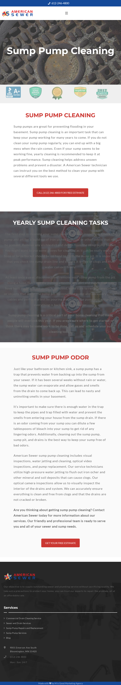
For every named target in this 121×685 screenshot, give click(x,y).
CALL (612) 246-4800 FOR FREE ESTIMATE (60, 192)
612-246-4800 (60, 3)
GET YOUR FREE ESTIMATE (60, 542)
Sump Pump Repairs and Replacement (24, 628)
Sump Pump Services (16, 633)
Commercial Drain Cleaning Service (23, 618)
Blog (8, 637)
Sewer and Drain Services (18, 623)
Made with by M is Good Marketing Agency (60, 683)
